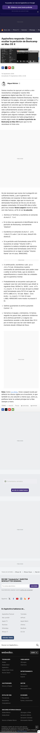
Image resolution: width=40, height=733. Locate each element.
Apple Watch (24, 621)
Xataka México (6, 712)
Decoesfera (5, 700)
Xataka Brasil (5, 715)
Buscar (37, 645)
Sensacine (24, 674)
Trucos (17, 405)
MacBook (23, 628)
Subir (33, 652)
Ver (21, 490)
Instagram (21, 598)
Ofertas (23, 624)
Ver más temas (8, 637)
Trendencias (5, 698)
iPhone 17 (5, 631)
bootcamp (25, 405)
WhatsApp (5, 628)
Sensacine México (26, 715)
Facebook (2, 67)
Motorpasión (24, 686)
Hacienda (24, 30)
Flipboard (9, 67)
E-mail (13, 67)
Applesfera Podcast (8, 614)
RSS (25, 598)
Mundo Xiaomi (6, 672)
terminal (34, 405)
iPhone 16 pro (28, 572)
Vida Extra (23, 665)
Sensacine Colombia (26, 717)
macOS (11, 405)
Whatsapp (32, 30)
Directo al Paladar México (9, 720)
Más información (22, 731)
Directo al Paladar (7, 686)
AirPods (23, 617)
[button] (13, 83)
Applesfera (5, 667)
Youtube (17, 598)
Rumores (4, 624)
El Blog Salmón (25, 698)
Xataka (4, 662)
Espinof (23, 676)
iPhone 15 (16, 30)
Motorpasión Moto (26, 688)
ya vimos (14, 392)
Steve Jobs (7, 30)
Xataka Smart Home (7, 670)
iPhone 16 (18, 572)
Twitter (6, 67)
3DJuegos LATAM (26, 712)
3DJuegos (23, 662)
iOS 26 (23, 631)
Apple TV (5, 621)
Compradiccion (6, 703)
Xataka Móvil (5, 665)
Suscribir (34, 586)
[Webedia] (7, 653)
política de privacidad (26, 590)
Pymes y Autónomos (26, 700)
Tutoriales (23, 614)
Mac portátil (5, 617)
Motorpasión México (26, 720)
